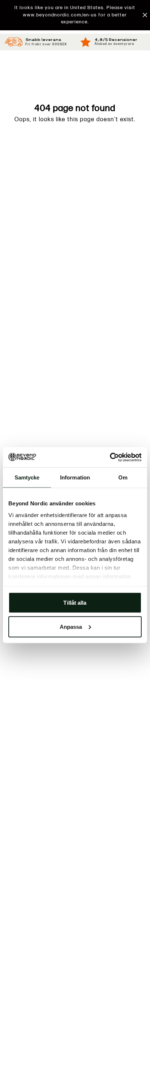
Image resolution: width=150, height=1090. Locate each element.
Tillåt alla (74, 603)
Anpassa (71, 626)
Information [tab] (75, 477)
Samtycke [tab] (27, 477)
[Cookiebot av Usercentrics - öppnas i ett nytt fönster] (110, 457)
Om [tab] (122, 477)
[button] (75, 15)
